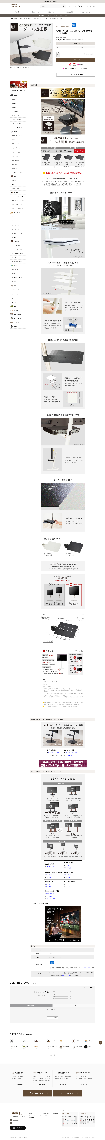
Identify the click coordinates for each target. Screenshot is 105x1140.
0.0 (47, 992)
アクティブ (68, 887)
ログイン (31, 1113)
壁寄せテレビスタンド (17, 209)
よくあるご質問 (70, 12)
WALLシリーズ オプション (26, 19)
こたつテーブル (16, 290)
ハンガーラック (16, 257)
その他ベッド (15, 168)
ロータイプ (68, 865)
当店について (35, 12)
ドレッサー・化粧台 (17, 261)
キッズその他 (15, 282)
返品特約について (47, 1116)
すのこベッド (15, 140)
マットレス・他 (15, 188)
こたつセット (15, 298)
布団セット (15, 184)
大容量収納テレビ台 (17, 204)
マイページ (73, 6)
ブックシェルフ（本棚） (17, 249)
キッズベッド (15, 273)
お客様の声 (31, 1005)
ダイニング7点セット (17, 229)
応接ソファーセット (17, 123)
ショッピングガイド (66, 975)
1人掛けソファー (16, 99)
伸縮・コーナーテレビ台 (18, 200)
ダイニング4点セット (17, 221)
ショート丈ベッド (16, 164)
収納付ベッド (15, 144)
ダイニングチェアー (17, 237)
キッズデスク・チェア (17, 277)
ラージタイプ (50, 893)
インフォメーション (47, 1111)
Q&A (74, 1005)
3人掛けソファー (16, 107)
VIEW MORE (20, 1084)
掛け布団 (14, 180)
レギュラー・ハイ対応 (54, 753)
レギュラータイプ (51, 899)
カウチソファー (16, 115)
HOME (11, 19)
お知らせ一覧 (13, 1137)
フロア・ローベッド (17, 136)
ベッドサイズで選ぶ (17, 172)
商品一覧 (52, 1055)
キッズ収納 (15, 269)
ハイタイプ (68, 868)
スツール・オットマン (17, 127)
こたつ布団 (15, 294)
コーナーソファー (16, 119)
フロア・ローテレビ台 (17, 196)
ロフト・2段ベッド (16, 156)
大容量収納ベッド (16, 148)
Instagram (15, 1120)
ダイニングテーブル (17, 233)
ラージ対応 (68, 755)
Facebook (15, 1123)
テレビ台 (16, 19)
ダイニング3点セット (17, 217)
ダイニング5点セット (17, 225)
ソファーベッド (15, 111)
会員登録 (55, 1111)
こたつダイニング (16, 302)
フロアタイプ (50, 866)
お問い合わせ (91, 6)
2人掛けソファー (16, 103)
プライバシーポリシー (23, 1137)
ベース (67, 884)
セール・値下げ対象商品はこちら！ (52, 1)
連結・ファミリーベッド (17, 160)
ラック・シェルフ (16, 245)
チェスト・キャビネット (17, 253)
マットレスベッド (16, 152)
